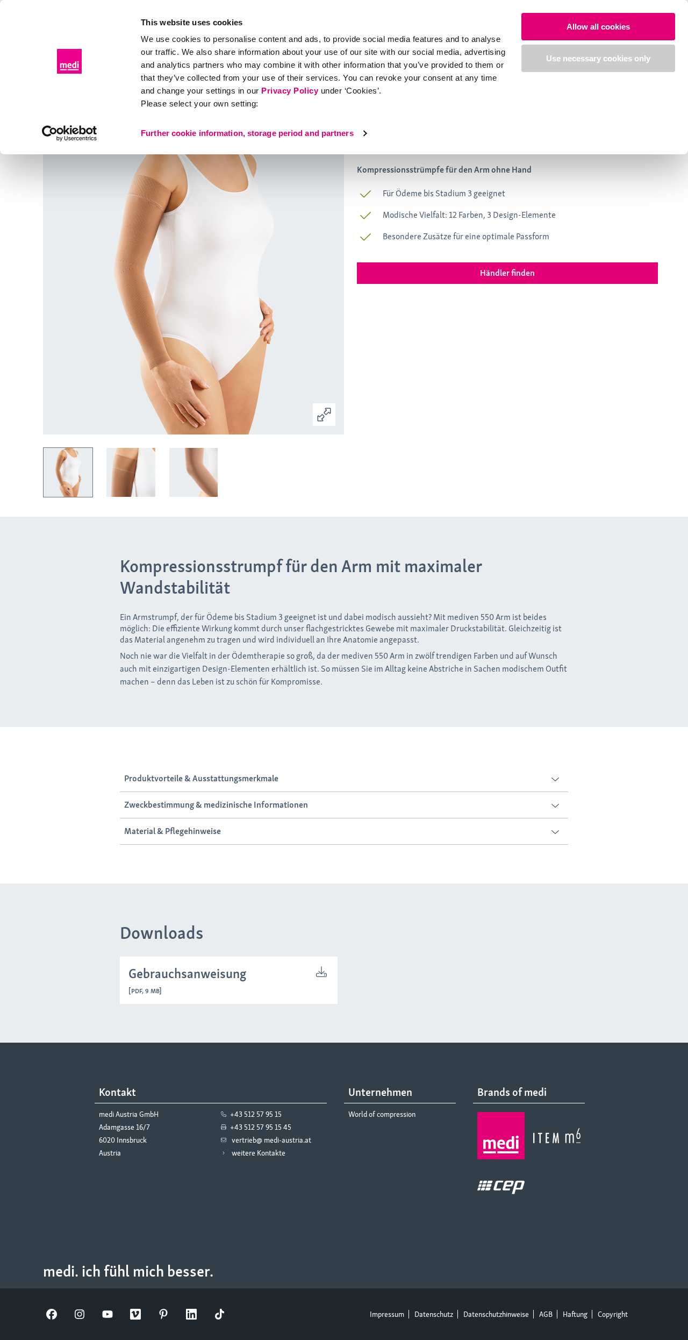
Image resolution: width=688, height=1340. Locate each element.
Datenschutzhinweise (496, 1314)
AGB (546, 1314)
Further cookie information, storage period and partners (247, 133)
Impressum (387, 1314)
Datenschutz (433, 1314)
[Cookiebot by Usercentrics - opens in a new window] (70, 133)
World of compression (381, 1114)
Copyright (613, 1314)
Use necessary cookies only (598, 58)
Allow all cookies (598, 26)
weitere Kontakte (258, 1153)
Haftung (575, 1314)
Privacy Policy (289, 90)
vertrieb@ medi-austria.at (271, 1140)
